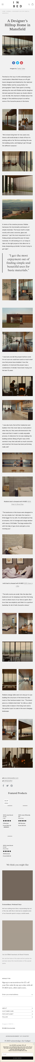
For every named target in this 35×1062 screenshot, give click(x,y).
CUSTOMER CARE (8, 1011)
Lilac (4, 818)
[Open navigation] (3, 4)
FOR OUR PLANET (8, 1014)
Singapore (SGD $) (7, 1024)
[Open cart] (32, 4)
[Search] (29, 4)
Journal (9, 11)
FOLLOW (5, 1017)
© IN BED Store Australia (8, 1028)
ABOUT (4, 1008)
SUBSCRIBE (17, 1058)
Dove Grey (21, 818)
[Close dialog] (33, 1044)
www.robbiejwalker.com (11, 778)
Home (3, 11)
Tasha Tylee (21, 69)
